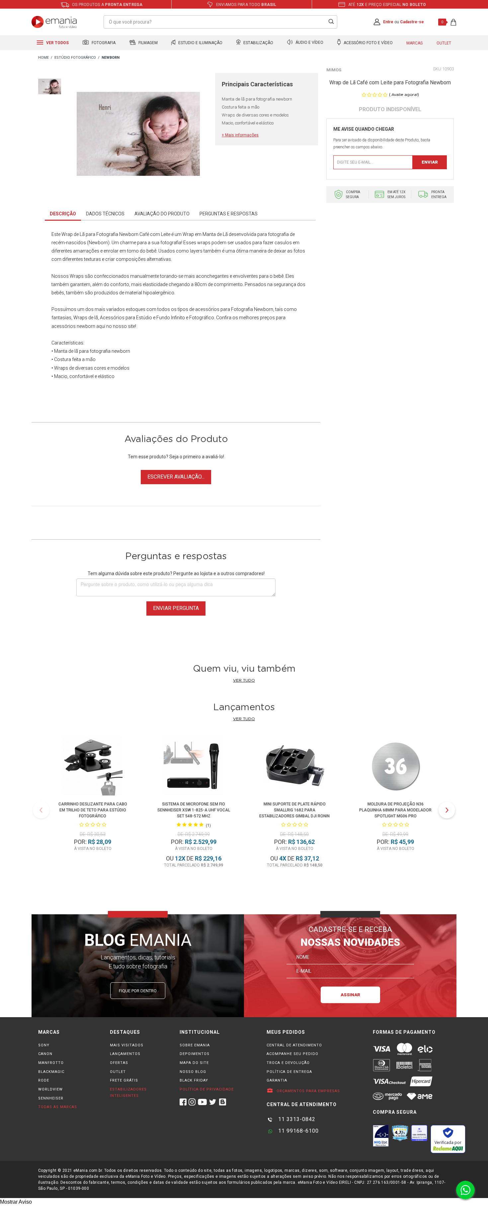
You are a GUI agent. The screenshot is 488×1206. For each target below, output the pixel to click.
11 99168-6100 (298, 1131)
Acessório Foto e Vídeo (368, 42)
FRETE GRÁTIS (124, 1080)
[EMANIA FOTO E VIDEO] (43, 58)
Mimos (333, 69)
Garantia (277, 1080)
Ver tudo (244, 680)
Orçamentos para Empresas (307, 1091)
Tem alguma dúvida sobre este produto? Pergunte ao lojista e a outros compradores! (176, 573)
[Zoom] (49, 86)
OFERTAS (119, 1063)
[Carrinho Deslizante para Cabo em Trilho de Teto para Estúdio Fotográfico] (92, 766)
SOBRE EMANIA (195, 1045)
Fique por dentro (138, 990)
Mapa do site (194, 1063)
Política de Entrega (289, 1072)
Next (446, 810)
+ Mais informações (240, 135)
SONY (43, 1045)
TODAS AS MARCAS (57, 1107)
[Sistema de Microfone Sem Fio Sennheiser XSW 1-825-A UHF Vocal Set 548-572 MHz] (193, 766)
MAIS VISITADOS (126, 1045)
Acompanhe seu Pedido (292, 1054)
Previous (41, 810)
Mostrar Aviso (16, 1202)
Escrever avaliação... (175, 477)
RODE (43, 1080)
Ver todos (57, 42)
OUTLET (118, 1072)
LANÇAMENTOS (125, 1054)
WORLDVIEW (50, 1089)
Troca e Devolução (288, 1063)
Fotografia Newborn (117, 234)
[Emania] (54, 22)
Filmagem (147, 42)
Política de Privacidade (207, 1089)
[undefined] (138, 135)
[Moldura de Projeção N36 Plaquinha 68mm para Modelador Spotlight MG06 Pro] (395, 766)
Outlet (444, 43)
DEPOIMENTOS (194, 1054)
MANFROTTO (51, 1063)
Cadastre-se (412, 22)
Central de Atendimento (294, 1045)
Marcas (414, 43)
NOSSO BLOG (193, 1072)
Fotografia (103, 42)
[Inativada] (381, 1135)
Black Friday (194, 1080)
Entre (388, 22)
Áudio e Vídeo (308, 42)
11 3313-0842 (296, 1119)
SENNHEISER (50, 1098)
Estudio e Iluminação (199, 42)
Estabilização (257, 42)
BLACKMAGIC (51, 1072)
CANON (45, 1054)
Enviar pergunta (176, 608)
